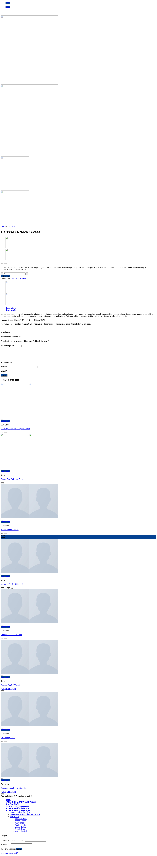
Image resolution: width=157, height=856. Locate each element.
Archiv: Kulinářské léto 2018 (18, 808)
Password (5, 845)
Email (4, 371)
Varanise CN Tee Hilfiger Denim (14, 584)
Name (4, 367)
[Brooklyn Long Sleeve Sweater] (29, 776)
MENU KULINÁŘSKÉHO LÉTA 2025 (21, 802)
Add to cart (5, 276)
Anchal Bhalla (20, 821)
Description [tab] (11, 308)
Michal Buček (20, 827)
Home (3, 226)
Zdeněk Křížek (21, 819)
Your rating (6, 346)
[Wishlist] (2, 419)
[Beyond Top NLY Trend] (29, 673)
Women (22, 278)
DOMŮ (8, 800)
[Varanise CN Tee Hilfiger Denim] (29, 572)
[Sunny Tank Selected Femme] (29, 467)
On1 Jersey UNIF (8, 738)
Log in (19, 849)
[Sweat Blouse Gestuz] (29, 518)
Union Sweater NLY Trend (11, 635)
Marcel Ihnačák (21, 831)
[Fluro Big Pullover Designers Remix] (29, 417)
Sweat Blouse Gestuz (10, 530)
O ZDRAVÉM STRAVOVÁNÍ (17, 806)
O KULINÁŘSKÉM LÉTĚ (20, 812)
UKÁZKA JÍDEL (12, 804)
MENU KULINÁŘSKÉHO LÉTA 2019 (25, 815)
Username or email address (13, 840)
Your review (6, 363)
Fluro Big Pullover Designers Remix (15, 429)
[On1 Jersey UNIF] (11, 260)
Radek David (20, 829)
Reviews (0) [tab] (11, 310)
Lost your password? (9, 853)
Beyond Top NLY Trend (10, 685)
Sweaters (11, 226)
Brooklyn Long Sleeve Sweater (13, 788)
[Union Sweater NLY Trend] (11, 248)
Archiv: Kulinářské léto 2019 (18, 810)
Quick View (5, 421)
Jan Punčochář (21, 825)
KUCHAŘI (14, 817)
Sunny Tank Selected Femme (13, 479)
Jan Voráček (20, 823)
